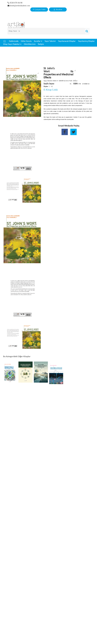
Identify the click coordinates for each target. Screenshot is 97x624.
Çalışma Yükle (40, 9)
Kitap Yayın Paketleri (11, 44)
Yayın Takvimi (50, 41)
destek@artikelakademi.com (20, 6)
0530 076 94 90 (15, 3)
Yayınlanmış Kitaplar (86, 41)
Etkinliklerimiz (29, 44)
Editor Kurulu (26, 41)
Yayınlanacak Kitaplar (67, 41)
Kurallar (37, 41)
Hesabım (59, 9)
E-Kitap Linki (51, 89)
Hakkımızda (13, 41)
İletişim (41, 44)
